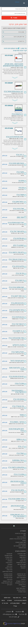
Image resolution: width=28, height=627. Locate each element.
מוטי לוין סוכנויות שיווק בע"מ (17, 507)
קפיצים (24, 540)
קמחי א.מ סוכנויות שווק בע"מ (17, 482)
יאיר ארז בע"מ (20, 273)
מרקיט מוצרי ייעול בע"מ (17, 231)
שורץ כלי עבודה (19, 383)
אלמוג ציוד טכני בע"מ (17, 490)
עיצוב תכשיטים (22, 547)
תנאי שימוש (7, 597)
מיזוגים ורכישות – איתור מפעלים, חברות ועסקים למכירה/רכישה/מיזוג (13, 65)
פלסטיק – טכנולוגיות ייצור (19, 546)
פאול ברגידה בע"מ (18, 209)
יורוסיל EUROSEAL (18, 460)
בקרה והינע (9, 566)
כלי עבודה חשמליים (21, 581)
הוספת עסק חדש (15, 603)
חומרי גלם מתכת (21, 553)
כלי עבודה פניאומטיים (20, 583)
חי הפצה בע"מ (19, 280)
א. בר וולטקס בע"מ (18, 331)
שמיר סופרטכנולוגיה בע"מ (16, 338)
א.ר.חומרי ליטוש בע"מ (17, 296)
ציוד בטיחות (23, 561)
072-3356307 (9, 83)
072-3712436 (9, 128)
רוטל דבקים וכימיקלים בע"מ (16, 223)
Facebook (19, 611)
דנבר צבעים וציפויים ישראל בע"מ (13, 91)
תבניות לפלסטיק (22, 575)
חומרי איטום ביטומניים (21, 542)
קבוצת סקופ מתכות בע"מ (16, 163)
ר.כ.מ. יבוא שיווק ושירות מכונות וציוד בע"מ (17, 515)
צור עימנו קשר (17, 597)
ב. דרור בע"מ (20, 155)
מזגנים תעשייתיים (8, 575)
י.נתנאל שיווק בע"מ (18, 202)
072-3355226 (9, 105)
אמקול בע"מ (20, 172)
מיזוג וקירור (9, 579)
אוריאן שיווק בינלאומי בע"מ (16, 467)
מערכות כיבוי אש (22, 564)
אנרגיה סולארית (22, 592)
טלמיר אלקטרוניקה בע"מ (16, 310)
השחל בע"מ (20, 453)
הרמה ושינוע (23, 557)
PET (25, 535)
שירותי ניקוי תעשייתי (21, 562)
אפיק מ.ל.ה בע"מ (19, 474)
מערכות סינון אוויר (8, 577)
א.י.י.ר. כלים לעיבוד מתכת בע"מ (16, 368)
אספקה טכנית (13, 32)
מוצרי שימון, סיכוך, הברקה (13, 36)
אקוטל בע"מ (20, 195)
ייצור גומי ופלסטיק (21, 574)
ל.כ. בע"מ (21, 446)
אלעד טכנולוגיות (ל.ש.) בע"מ (14, 137)
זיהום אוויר (23, 568)
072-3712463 (9, 55)
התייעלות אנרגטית (21, 590)
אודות (24, 597)
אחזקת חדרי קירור (21, 537)
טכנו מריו (21, 188)
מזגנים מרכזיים (22, 544)
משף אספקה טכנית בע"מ (16, 287)
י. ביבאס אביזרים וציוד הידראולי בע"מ (17, 391)
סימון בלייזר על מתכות (20, 533)
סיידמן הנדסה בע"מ (18, 266)
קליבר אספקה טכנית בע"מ (16, 499)
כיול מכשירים (22, 555)
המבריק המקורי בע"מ (17, 352)
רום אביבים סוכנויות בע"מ (16, 376)
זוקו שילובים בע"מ (18, 238)
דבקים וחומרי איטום (21, 588)
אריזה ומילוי (9, 569)
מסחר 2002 (20, 217)
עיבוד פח (23, 559)
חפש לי (14, 18)
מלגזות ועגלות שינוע (7, 571)
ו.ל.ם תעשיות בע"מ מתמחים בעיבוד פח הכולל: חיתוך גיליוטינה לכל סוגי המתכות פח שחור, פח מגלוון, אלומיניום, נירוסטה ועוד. (13, 119)
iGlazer (17, 2)
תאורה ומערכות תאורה (6, 583)
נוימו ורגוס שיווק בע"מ (17, 303)
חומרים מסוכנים (8, 555)
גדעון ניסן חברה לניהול (17, 361)
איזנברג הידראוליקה (18, 345)
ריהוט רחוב (9, 584)
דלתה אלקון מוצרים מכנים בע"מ (16, 430)
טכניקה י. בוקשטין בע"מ (17, 422)
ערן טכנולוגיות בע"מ (18, 317)
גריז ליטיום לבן (13, 41)
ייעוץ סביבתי (9, 553)
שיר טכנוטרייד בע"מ (18, 406)
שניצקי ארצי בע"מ (18, 399)
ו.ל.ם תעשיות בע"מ (17, 114)
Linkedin (9, 611)
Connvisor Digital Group (14, 623)
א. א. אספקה (20, 439)
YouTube (22, 614)
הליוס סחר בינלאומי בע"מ (16, 252)
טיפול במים (23, 566)
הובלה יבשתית (8, 568)
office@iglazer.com (9, 614)
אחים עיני (21, 181)
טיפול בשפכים (8, 557)
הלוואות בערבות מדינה (20, 600)
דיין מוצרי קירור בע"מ (18, 324)
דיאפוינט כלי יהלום (18, 245)
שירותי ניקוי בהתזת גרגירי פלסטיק (18, 538)
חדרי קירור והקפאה (7, 581)
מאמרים (9, 600)
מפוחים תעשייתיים (8, 574)
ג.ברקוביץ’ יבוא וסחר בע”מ (16, 259)
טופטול (22, 415)
